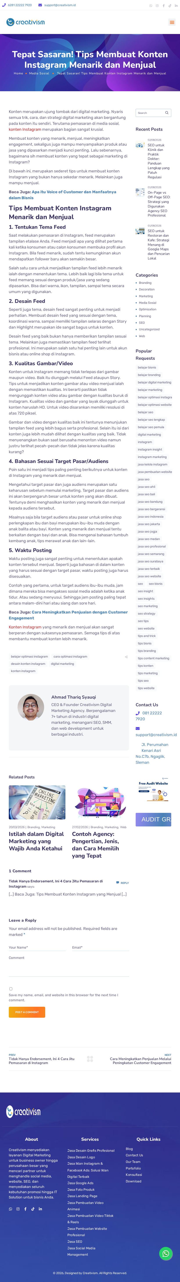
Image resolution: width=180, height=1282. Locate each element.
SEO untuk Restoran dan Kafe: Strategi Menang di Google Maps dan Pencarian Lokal (159, 245)
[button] (172, 22)
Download (133, 1181)
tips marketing (148, 673)
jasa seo (143, 479)
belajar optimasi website (155, 405)
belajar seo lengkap (151, 420)
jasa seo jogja (147, 531)
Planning (145, 316)
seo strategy (146, 613)
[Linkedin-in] (176, 5)
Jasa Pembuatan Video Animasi (85, 1206)
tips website (146, 688)
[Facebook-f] (163, 5)
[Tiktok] (169, 5)
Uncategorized (149, 329)
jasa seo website (149, 576)
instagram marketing (152, 457)
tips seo (143, 681)
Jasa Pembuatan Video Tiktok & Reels (90, 1219)
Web (123, 827)
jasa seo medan (149, 539)
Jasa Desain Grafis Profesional (91, 1151)
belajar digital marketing (154, 382)
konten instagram (23, 671)
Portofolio (133, 1168)
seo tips (143, 621)
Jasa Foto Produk (81, 1190)
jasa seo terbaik (149, 569)
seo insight (145, 591)
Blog (129, 1149)
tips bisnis (144, 643)
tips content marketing (153, 658)
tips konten (145, 666)
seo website (146, 628)
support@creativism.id (60, 5)
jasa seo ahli (146, 487)
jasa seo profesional (152, 546)
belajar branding (149, 375)
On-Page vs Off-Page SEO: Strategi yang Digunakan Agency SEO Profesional (159, 204)
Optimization (147, 309)
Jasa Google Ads (80, 1183)
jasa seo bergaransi (151, 509)
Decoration (147, 289)
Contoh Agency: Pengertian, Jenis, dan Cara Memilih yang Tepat (95, 845)
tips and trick (147, 636)
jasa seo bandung (150, 502)
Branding (33, 827)
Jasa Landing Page (82, 1196)
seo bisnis (155, 584)
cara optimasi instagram (70, 656)
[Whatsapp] (150, 5)
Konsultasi (134, 1175)
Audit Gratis (156, 819)
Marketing (48, 827)
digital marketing (62, 664)
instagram (145, 442)
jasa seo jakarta (149, 524)
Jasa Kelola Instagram (152, 464)
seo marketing (148, 606)
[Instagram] (157, 5)
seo (140, 584)
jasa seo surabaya (150, 561)
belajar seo (145, 412)
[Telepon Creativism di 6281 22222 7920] (4, 5)
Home (18, 73)
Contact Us (134, 1155)
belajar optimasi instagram (29, 656)
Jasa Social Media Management (81, 1251)
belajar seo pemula (151, 427)
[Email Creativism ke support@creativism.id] (40, 5)
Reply (125, 883)
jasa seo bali (146, 494)
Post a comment (27, 1012)
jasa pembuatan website (155, 472)
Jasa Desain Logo (81, 1157)
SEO (142, 323)
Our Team (133, 1162)
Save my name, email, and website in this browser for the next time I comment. (63, 997)
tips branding (147, 651)
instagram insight (150, 449)
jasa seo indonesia (151, 517)
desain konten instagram (28, 664)
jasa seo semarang (151, 554)
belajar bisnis (147, 367)
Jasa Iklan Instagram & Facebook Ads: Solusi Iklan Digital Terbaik (87, 1170)
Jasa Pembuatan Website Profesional (87, 1232)
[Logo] (25, 22)
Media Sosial (39, 73)
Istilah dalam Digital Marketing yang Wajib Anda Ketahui (36, 841)
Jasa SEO (74, 1242)
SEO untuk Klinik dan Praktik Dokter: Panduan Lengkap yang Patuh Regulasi (158, 161)
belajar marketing (150, 390)
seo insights (146, 599)
